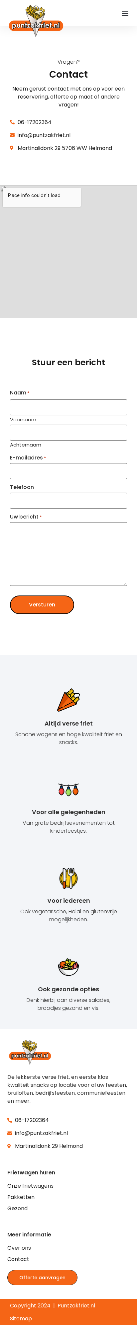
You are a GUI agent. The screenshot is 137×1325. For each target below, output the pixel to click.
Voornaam (23, 419)
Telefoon (22, 487)
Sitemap (21, 1318)
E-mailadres (28, 457)
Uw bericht (26, 517)
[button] (124, 13)
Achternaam (25, 444)
